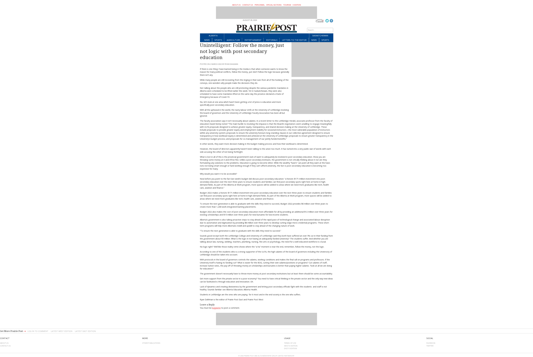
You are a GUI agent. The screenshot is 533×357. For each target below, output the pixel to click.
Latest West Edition (61, 331)
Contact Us (247, 5)
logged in (216, 308)
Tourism (287, 5)
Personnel (260, 5)
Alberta (213, 35)
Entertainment (253, 40)
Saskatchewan (320, 35)
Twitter (429, 346)
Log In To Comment (37, 331)
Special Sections (274, 5)
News (207, 40)
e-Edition (297, 5)
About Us (236, 5)
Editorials (271, 40)
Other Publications (151, 343)
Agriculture (233, 40)
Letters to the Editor (294, 40)
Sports (218, 40)
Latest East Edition (85, 331)
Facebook (430, 343)
